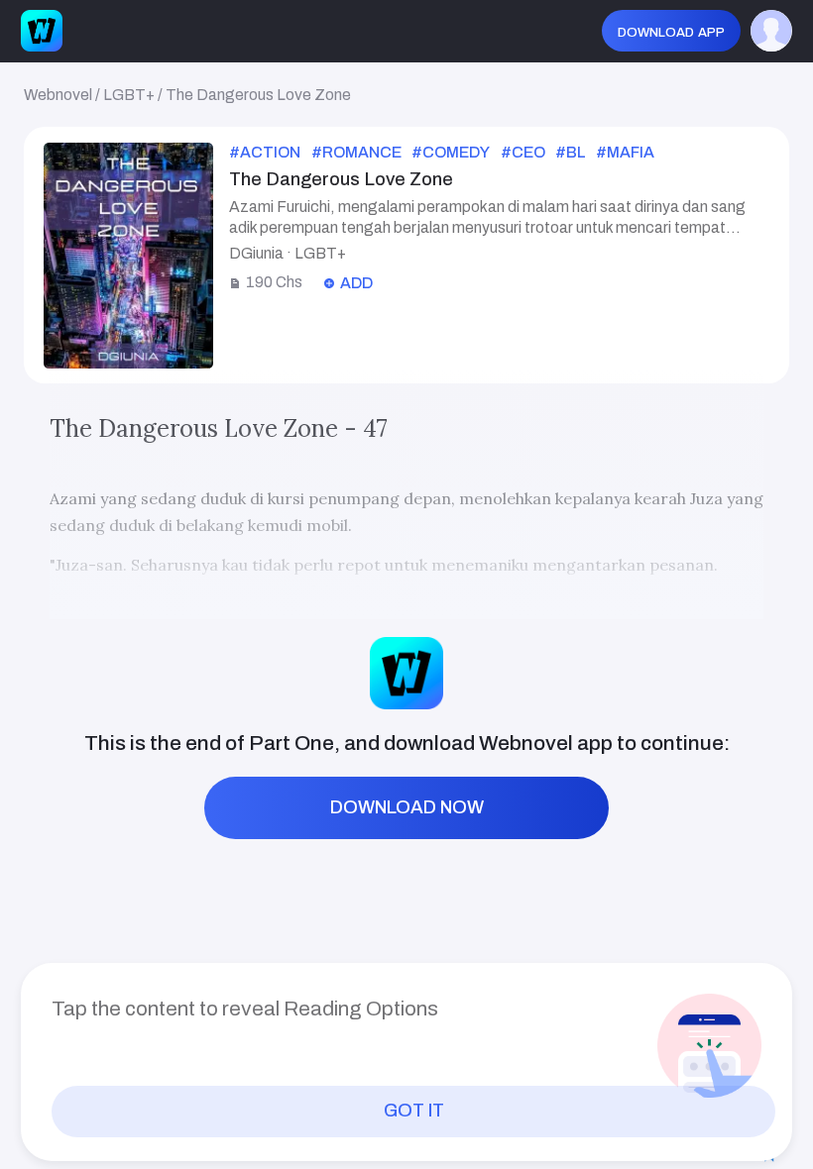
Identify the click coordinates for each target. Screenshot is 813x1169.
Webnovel (58, 94)
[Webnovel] (41, 31)
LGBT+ (129, 94)
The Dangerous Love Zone (258, 94)
